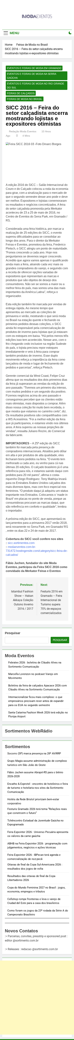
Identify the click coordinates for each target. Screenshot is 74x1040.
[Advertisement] (37, 998)
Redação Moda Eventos (22, 131)
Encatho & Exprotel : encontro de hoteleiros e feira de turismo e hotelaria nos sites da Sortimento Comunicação (37, 788)
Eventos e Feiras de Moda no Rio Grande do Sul (35, 85)
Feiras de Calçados (20, 93)
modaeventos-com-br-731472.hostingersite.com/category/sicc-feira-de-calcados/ (37, 550)
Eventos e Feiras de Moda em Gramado (34, 68)
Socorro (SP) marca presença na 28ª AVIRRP (34, 753)
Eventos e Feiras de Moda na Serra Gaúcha (31, 75)
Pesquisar (12, 633)
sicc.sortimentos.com (21, 542)
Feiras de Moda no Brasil (24, 99)
